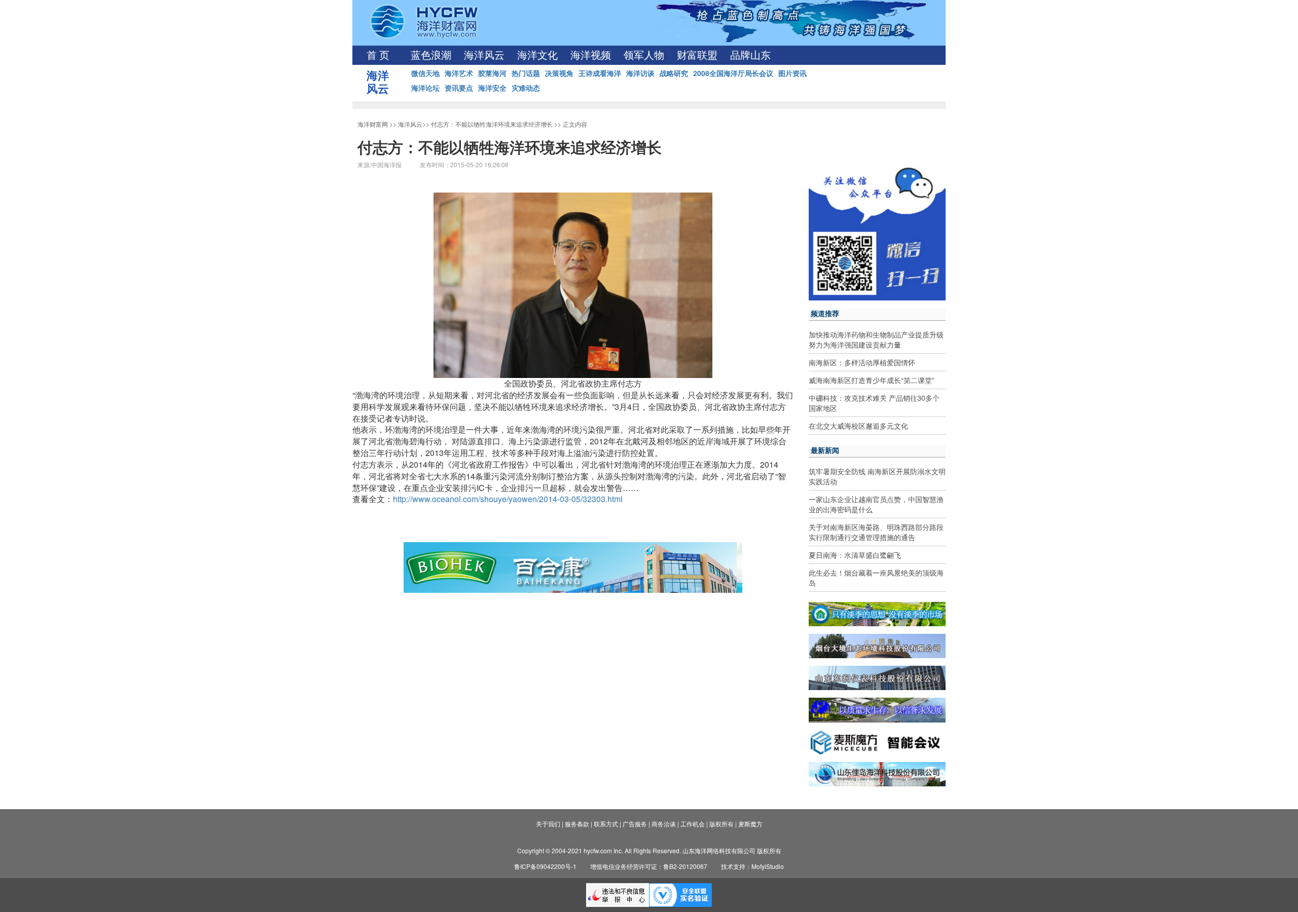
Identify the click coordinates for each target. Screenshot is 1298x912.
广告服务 (635, 823)
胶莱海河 (492, 73)
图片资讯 (792, 73)
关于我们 (548, 823)
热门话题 (526, 73)
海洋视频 (590, 55)
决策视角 (559, 73)
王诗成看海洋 (600, 73)
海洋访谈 (640, 73)
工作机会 (692, 823)
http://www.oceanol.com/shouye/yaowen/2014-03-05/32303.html (508, 499)
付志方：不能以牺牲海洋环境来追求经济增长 (492, 124)
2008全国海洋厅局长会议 (733, 73)
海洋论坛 (425, 88)
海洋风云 (484, 55)
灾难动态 (526, 88)
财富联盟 (697, 55)
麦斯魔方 (750, 823)
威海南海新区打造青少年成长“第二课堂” (871, 380)
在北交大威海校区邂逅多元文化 (858, 426)
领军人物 (644, 55)
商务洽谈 (664, 823)
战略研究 (674, 73)
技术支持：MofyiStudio (752, 866)
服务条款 (577, 823)
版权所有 (721, 823)
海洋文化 (537, 55)
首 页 (378, 55)
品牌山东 (750, 55)
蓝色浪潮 (431, 55)
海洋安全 (492, 88)
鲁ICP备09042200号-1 (545, 866)
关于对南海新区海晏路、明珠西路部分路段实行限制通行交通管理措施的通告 (876, 532)
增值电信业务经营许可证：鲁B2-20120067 (648, 866)
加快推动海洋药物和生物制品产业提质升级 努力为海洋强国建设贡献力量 (876, 339)
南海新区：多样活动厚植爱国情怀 (862, 362)
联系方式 (606, 823)
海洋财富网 (372, 124)
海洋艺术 (459, 73)
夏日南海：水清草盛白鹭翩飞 (855, 555)
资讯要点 (459, 88)
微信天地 (425, 73)
